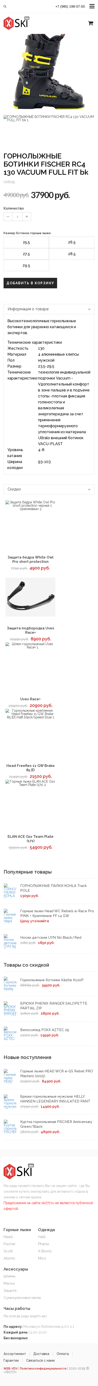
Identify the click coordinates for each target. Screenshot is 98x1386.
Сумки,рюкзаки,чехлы (22, 1298)
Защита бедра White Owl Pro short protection (31, 559)
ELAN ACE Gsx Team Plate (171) (31, 838)
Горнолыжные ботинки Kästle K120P (51, 980)
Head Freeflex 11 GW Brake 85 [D (30, 768)
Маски (9, 1283)
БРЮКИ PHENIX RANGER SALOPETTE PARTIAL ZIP (53, 1005)
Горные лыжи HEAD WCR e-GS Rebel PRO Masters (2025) (56, 1073)
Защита (10, 1290)
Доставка (41, 1353)
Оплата (63, 1353)
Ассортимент (15, 1353)
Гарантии (11, 1360)
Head (8, 1237)
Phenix (43, 1244)
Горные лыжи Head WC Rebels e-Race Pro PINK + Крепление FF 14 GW (57, 913)
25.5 (26, 242)
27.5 (26, 254)
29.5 (26, 265)
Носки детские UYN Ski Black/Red (50, 937)
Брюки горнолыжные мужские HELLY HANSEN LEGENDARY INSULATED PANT (55, 1098)
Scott (8, 1251)
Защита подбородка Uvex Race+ (30, 630)
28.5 (71, 254)
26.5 (71, 242)
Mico (42, 1258)
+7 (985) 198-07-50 (70, 6)
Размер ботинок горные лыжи (27, 233)
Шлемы (9, 1276)
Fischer (9, 1244)
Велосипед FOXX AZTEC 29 (44, 1030)
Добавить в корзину (30, 283)
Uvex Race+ (30, 699)
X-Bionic (45, 1251)
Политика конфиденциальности (43, 1368)
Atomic (9, 1258)
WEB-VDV (11, 1368)
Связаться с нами (40, 1360)
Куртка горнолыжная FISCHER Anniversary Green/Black (56, 1124)
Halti (41, 1237)
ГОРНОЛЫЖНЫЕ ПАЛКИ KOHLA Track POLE (53, 888)
